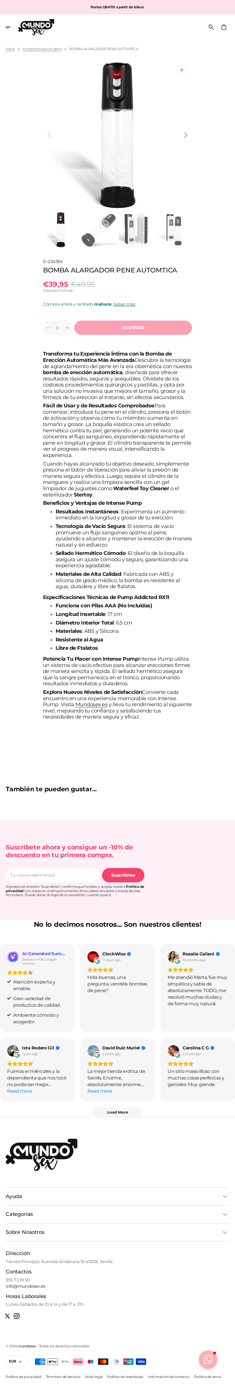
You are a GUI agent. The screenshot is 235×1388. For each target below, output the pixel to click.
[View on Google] (93, 957)
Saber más (124, 304)
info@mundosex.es (25, 1286)
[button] (12, 27)
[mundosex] (36, 27)
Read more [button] (19, 1091)
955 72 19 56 (17, 1280)
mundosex (27, 1346)
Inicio (10, 49)
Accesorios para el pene (42, 49)
